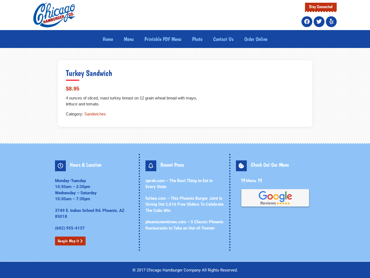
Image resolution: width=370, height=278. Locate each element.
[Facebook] (306, 21)
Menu (129, 39)
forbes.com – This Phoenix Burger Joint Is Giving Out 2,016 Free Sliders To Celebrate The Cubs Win (184, 204)
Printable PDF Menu (162, 39)
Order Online (255, 39)
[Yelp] (331, 21)
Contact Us (223, 39)
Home (108, 39)
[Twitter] (319, 21)
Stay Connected (321, 6)
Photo (197, 39)
